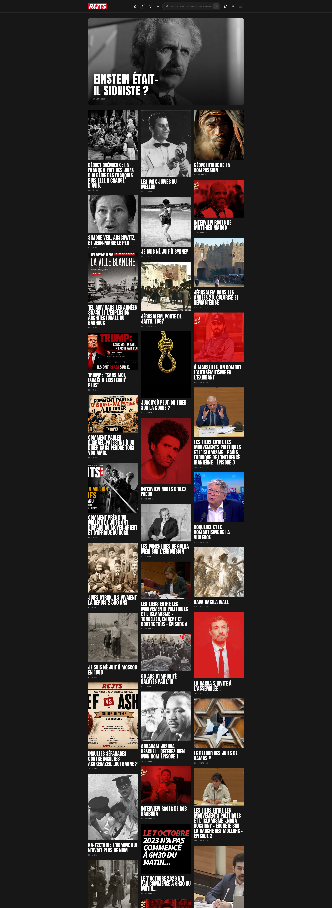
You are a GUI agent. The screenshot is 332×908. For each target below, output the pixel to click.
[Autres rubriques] (158, 6)
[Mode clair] (150, 6)
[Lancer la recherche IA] (216, 6)
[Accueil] (135, 6)
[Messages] (226, 6)
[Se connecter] (233, 6)
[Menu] (241, 6)
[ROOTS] (97, 6)
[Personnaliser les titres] (142, 6)
